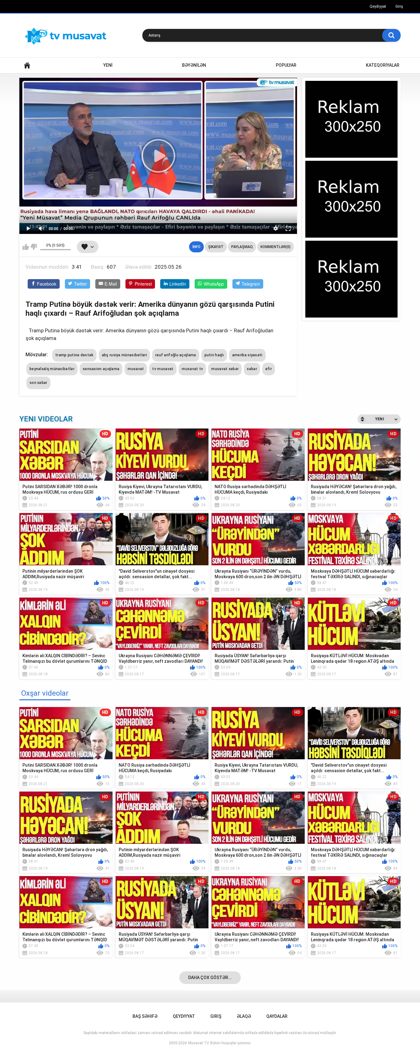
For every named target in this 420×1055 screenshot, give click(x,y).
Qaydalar (276, 1016)
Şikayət (216, 247)
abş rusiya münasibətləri (124, 355)
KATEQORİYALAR (382, 65)
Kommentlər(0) (275, 247)
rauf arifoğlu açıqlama (175, 355)
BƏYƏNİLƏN (194, 65)
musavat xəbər (225, 369)
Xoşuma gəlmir (33, 247)
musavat (136, 369)
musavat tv (192, 369)
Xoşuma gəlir (25, 247)
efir (268, 369)
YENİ (108, 65)
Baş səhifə (145, 1016)
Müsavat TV (198, 1043)
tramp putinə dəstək (74, 355)
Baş (27, 65)
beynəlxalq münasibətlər (52, 369)
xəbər (252, 369)
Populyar (286, 65)
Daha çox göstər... (210, 977)
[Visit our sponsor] (351, 119)
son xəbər (38, 383)
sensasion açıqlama (101, 369)
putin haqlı (214, 355)
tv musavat (162, 369)
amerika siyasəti (247, 355)
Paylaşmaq (242, 247)
